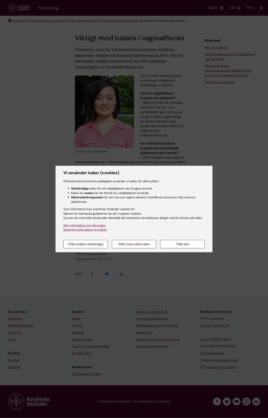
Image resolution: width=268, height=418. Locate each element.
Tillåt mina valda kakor (134, 244)
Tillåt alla (182, 244)
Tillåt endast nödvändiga (85, 244)
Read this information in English (85, 230)
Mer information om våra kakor (84, 225)
